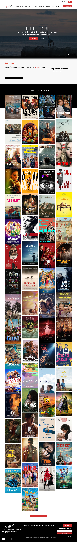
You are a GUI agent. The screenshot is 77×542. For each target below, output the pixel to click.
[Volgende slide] (71, 54)
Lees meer (14, 538)
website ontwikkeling (38, 537)
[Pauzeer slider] (74, 54)
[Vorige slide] (68, 54)
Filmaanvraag (67, 6)
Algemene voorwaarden (36, 538)
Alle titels (38, 37)
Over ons (41, 6)
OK (3, 538)
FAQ (53, 6)
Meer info (9, 114)
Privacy (29, 537)
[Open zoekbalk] (57, 1)
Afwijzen (8, 538)
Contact (58, 6)
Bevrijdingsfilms (58, 71)
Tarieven (48, 6)
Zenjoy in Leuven (46, 537)
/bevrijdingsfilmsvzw (16, 68)
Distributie (28, 6)
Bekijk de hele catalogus (38, 515)
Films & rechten (19, 6)
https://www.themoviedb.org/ (26, 538)
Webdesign (32, 537)
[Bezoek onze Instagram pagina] (62, 1)
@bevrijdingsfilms (37, 67)
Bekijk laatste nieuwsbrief (14, 78)
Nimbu (55, 537)
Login (70, 1)
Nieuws (35, 6)
